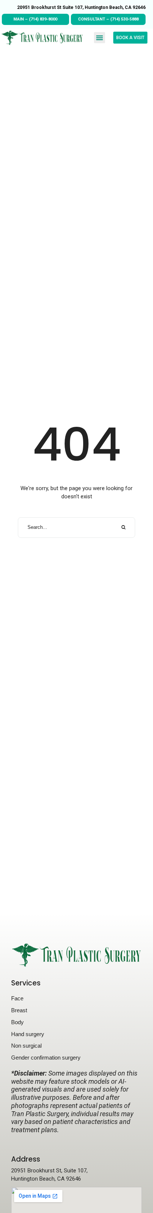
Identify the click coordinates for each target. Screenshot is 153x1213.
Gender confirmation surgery (46, 1057)
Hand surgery (27, 1034)
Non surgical (26, 1045)
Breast (19, 1010)
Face (17, 998)
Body (17, 1022)
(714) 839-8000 (43, 19)
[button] (99, 37)
